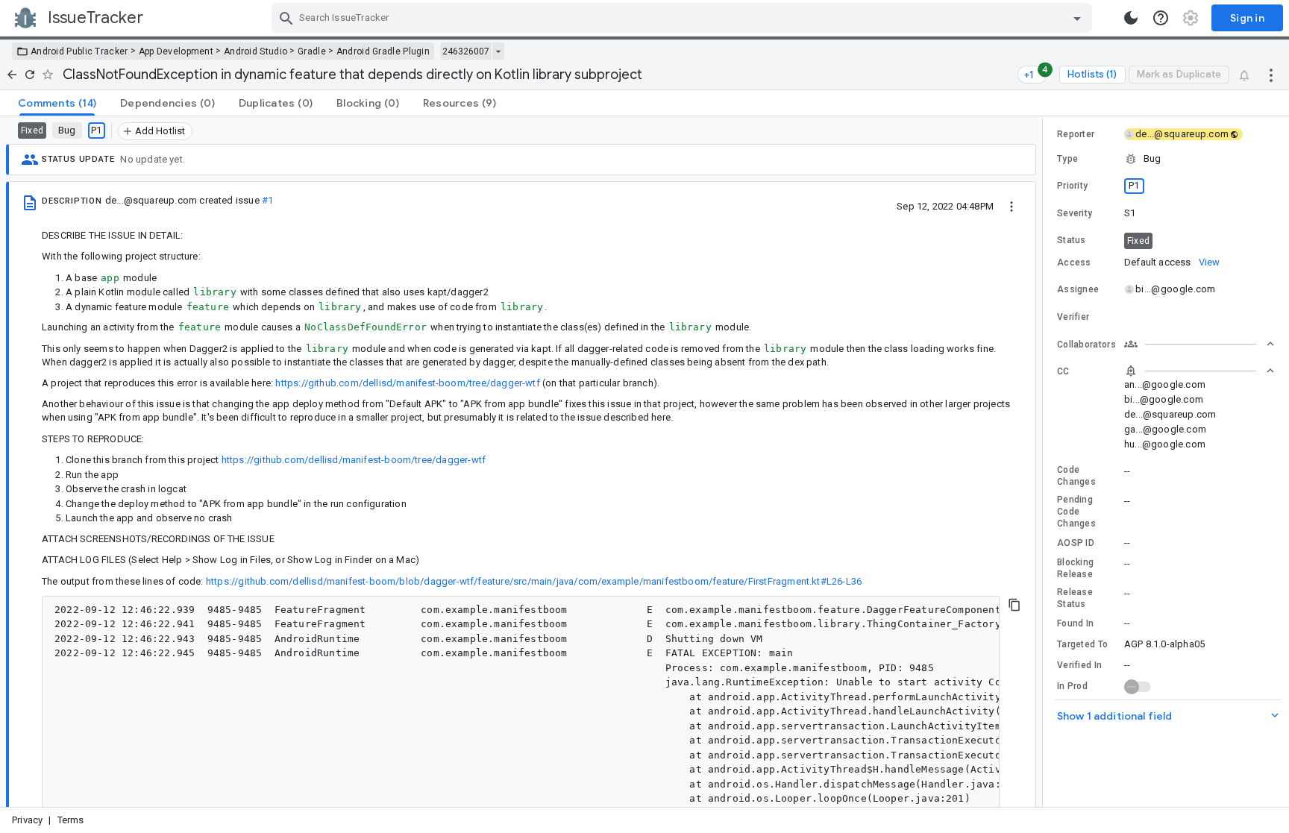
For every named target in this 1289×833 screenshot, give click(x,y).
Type (1067, 159)
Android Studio (255, 51)
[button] (1166, 158)
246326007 (465, 51)
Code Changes (1076, 476)
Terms (70, 820)
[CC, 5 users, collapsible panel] (1199, 370)
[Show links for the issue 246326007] (498, 51)
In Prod (1072, 686)
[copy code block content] (1014, 605)
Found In (1075, 623)
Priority (1072, 185)
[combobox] (683, 18)
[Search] (286, 18)
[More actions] (1271, 75)
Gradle (312, 51)
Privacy (27, 820)
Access (1074, 262)
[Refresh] (30, 75)
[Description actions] (1011, 206)
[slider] (1045, 461)
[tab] (57, 103)
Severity (1074, 213)
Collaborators (1086, 344)
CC (1063, 371)
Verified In (1079, 665)
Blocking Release (1075, 568)
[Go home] (12, 75)
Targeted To (1082, 644)
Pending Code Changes (1076, 511)
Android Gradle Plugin (383, 51)
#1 (267, 200)
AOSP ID (1075, 543)
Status (1071, 240)
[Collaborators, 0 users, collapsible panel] (1199, 344)
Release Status (1075, 598)
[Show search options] (1077, 18)
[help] (1161, 18)
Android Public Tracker (79, 51)
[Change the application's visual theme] (1131, 18)
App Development (176, 51)
